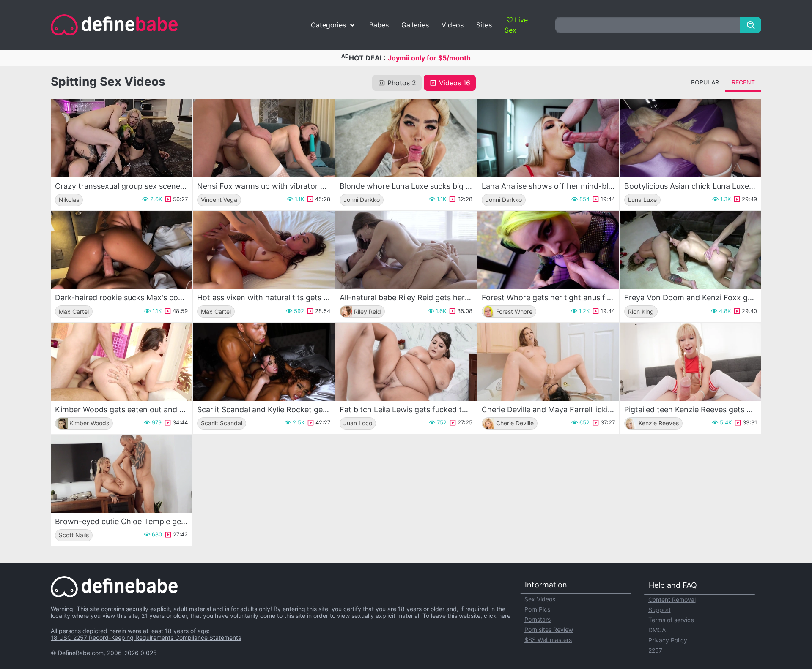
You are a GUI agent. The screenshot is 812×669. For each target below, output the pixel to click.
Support (659, 609)
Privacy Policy (667, 640)
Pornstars (537, 619)
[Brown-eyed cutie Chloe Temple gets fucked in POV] (121, 474)
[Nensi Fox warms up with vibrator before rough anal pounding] (263, 138)
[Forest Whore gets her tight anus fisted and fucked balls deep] (548, 250)
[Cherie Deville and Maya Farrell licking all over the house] (548, 362)
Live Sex (516, 25)
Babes (379, 25)
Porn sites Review (548, 629)
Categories (328, 25)
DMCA (657, 630)
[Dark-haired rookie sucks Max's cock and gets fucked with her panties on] (121, 250)
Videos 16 (454, 83)
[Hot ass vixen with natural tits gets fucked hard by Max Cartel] (263, 250)
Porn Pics (537, 609)
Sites (484, 25)
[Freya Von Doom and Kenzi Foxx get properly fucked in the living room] (690, 250)
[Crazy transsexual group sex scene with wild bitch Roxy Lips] (121, 138)
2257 (655, 650)
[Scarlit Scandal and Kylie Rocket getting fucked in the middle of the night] (263, 362)
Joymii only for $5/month (429, 58)
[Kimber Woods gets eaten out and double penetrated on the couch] (121, 362)
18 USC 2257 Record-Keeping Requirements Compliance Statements (146, 637)
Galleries (415, 25)
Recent (743, 82)
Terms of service (671, 619)
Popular (705, 82)
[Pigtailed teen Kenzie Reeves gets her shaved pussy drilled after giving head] (690, 362)
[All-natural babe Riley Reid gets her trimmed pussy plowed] (406, 250)
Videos (453, 25)
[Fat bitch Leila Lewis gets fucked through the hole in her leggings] (406, 362)
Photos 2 (401, 83)
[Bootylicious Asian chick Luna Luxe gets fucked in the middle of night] (690, 138)
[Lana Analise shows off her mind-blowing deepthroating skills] (548, 138)
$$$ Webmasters (548, 639)
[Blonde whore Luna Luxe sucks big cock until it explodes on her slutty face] (406, 138)
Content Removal (672, 599)
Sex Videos (539, 599)
